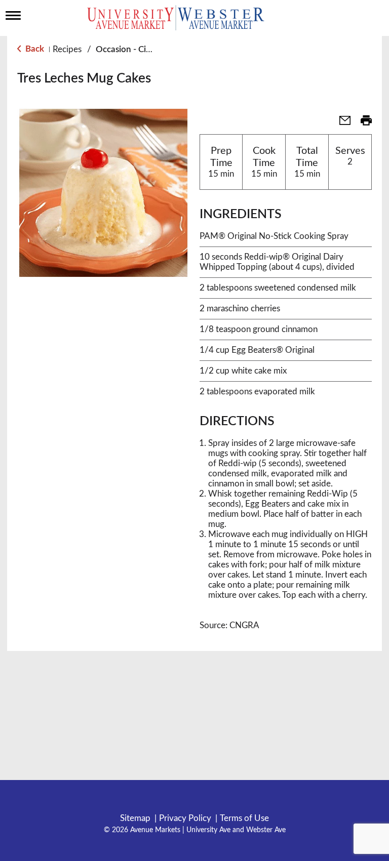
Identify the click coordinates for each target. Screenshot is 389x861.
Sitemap (135, 818)
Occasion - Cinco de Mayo (146, 49)
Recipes (67, 49)
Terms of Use (244, 818)
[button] (341, 123)
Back (33, 49)
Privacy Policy (185, 818)
